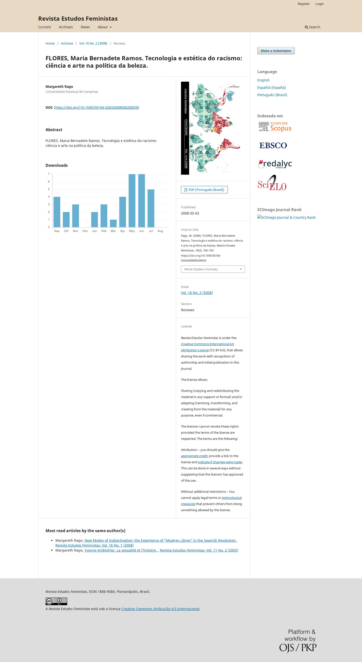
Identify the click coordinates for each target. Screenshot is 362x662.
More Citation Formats (201, 269)
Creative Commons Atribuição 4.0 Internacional (160, 608)
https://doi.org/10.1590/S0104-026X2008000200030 (96, 107)
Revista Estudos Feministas (78, 18)
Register (304, 3)
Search (314, 27)
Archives (66, 27)
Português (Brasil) (272, 94)
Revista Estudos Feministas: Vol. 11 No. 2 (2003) (199, 550)
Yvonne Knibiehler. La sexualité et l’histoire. (121, 550)
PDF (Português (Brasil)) (206, 189)
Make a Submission (276, 50)
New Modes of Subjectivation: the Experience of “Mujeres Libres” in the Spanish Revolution (160, 540)
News (85, 27)
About (103, 27)
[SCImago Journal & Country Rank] (286, 217)
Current (44, 27)
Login (319, 3)
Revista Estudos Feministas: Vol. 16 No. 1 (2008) (94, 545)
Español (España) (271, 87)
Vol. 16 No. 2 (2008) (93, 43)
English (263, 80)
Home (50, 43)
